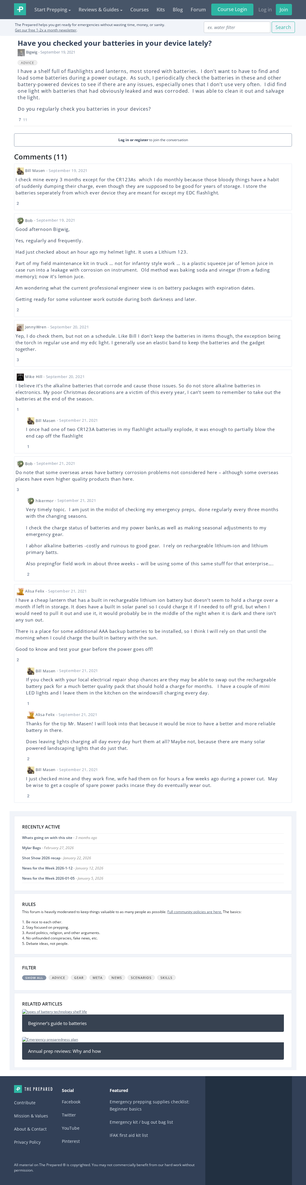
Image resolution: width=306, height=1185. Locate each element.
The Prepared (20, 9)
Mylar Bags (31, 847)
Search (283, 27)
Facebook (71, 1102)
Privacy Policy (27, 1142)
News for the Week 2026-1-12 (47, 868)
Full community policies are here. (194, 911)
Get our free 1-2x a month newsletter (45, 30)
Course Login (232, 9)
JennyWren (35, 327)
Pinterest (71, 1141)
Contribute (25, 1102)
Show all (34, 978)
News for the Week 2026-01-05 (48, 878)
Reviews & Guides (99, 9)
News (116, 977)
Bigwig (31, 52)
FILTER (29, 967)
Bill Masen (35, 170)
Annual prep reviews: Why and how (64, 1051)
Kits (161, 9)
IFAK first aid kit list (129, 1135)
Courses (139, 9)
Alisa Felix (35, 591)
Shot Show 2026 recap (41, 857)
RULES (29, 904)
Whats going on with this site (47, 837)
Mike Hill (33, 376)
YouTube (70, 1128)
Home (33, 1089)
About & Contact (30, 1129)
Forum (198, 9)
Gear (79, 977)
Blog (178, 9)
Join (284, 9)
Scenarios (141, 977)
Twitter (69, 1115)
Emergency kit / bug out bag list (141, 1122)
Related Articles (42, 1003)
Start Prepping (50, 9)
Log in (265, 9)
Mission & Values (31, 1116)
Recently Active (41, 826)
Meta (97, 977)
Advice (27, 62)
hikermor (45, 500)
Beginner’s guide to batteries (57, 1023)
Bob (29, 220)
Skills (166, 977)
